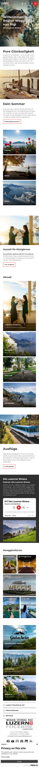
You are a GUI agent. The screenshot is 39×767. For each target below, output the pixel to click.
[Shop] (35, 4)
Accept (19, 761)
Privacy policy (5, 757)
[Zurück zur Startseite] (5, 3)
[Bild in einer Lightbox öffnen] (19, 531)
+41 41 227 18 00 (12, 736)
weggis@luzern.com (25, 736)
